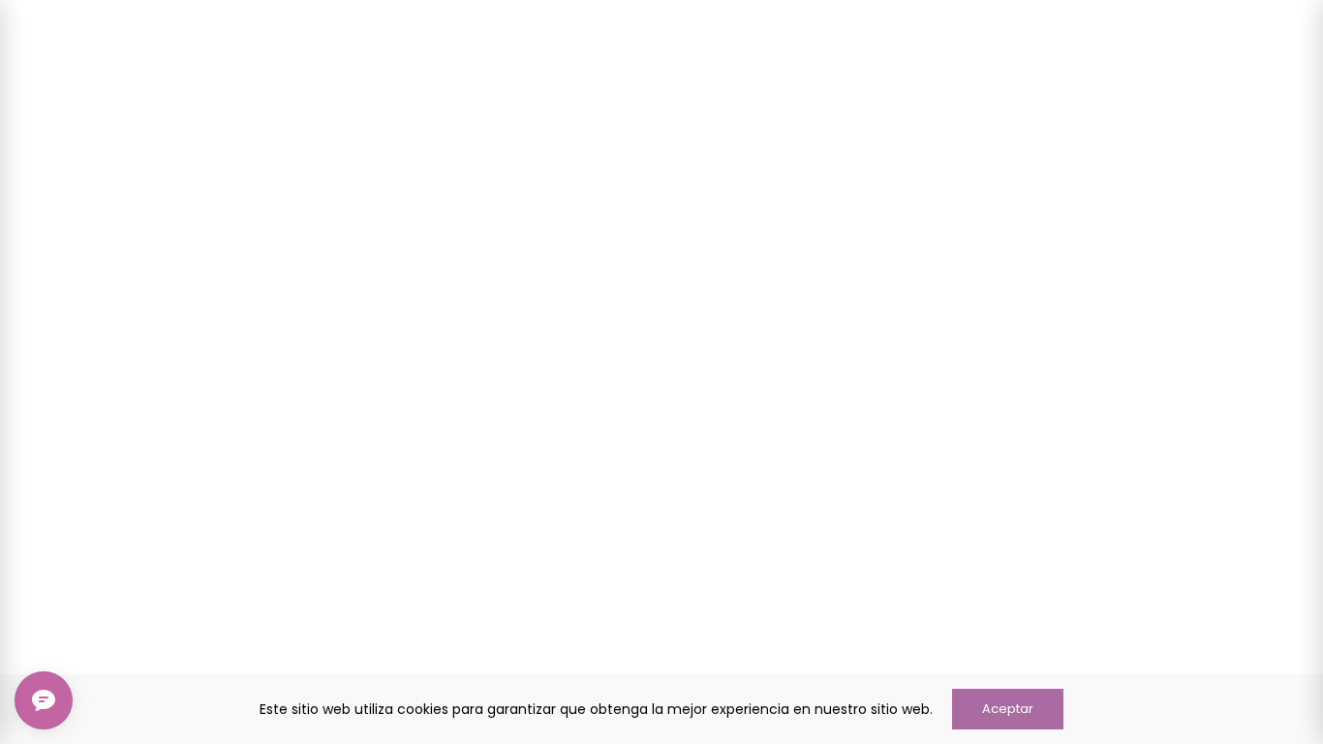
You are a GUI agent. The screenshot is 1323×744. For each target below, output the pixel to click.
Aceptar (1007, 708)
